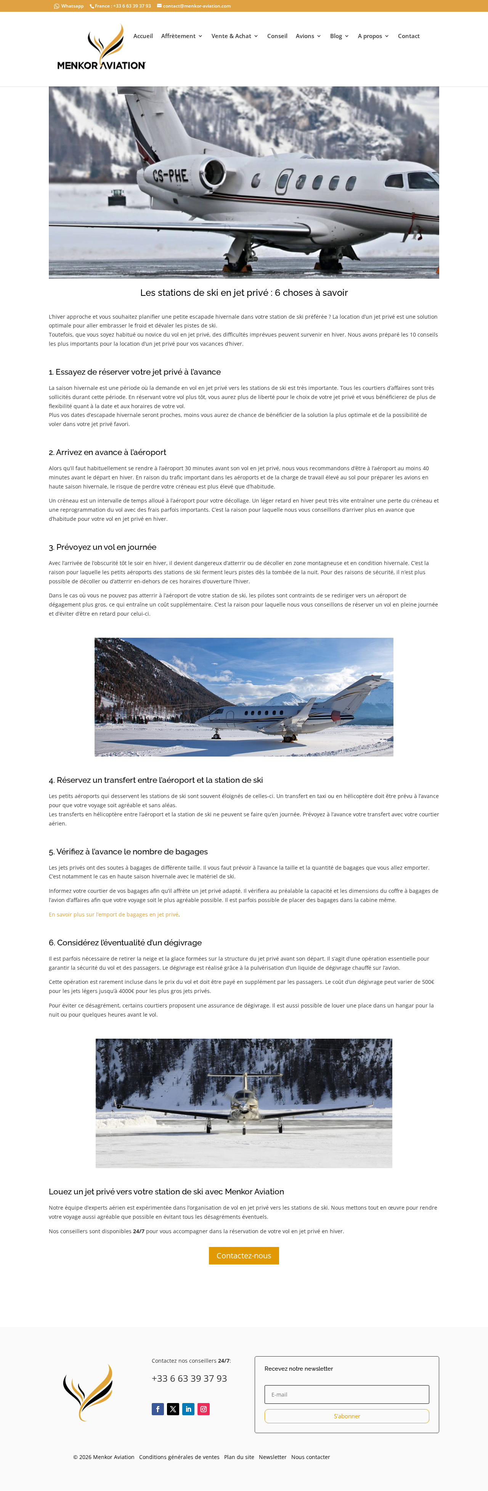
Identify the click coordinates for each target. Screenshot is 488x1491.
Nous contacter (310, 1457)
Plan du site (239, 1457)
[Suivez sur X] (173, 1409)
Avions (305, 36)
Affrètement (178, 36)
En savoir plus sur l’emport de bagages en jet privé (113, 914)
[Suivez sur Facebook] (158, 1409)
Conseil (277, 36)
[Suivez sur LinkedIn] (188, 1409)
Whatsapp (72, 6)
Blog (336, 36)
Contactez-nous (244, 1255)
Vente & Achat (231, 36)
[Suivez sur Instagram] (203, 1409)
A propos (370, 36)
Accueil (143, 36)
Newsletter (273, 1457)
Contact (409, 36)
